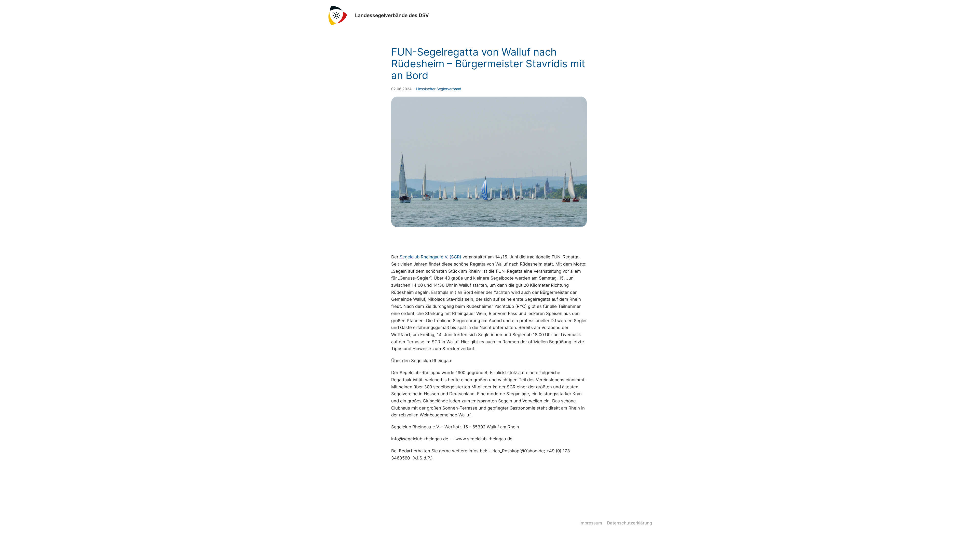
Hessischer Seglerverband (438, 89)
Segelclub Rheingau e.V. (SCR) (430, 256)
